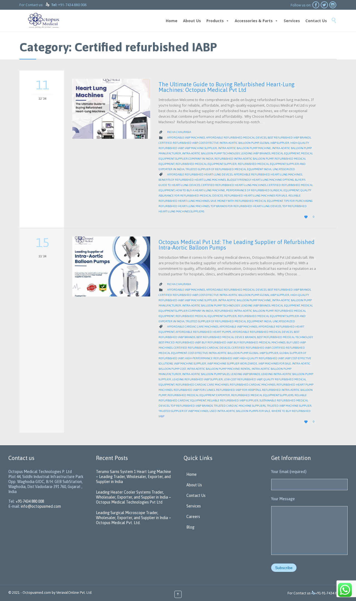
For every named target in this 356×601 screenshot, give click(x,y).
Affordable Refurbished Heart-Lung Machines (268, 174)
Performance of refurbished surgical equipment (262, 190)
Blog (190, 527)
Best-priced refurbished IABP (180, 342)
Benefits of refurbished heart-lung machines (192, 179)
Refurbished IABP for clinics (194, 389)
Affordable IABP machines (186, 137)
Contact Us (316, 21)
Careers (193, 516)
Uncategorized (284, 169)
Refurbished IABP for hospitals (238, 389)
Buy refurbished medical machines (259, 342)
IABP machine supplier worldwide (232, 363)
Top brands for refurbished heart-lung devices (246, 206)
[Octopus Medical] (44, 20)
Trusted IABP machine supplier (289, 405)
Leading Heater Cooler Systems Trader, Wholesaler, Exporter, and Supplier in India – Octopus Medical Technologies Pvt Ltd (133, 497)
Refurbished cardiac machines (252, 384)
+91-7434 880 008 (72, 5)
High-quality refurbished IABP (261, 358)
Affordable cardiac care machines (192, 326)
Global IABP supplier (274, 142)
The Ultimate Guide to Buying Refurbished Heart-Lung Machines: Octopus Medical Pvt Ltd (227, 87)
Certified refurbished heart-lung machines (233, 185)
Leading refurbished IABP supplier (197, 379)
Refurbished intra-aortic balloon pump (243, 158)
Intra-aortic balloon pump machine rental (219, 368)
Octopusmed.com (37, 592)
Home (171, 21)
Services (292, 21)
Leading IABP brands (255, 153)
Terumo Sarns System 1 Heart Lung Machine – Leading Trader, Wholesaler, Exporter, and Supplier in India (133, 476)
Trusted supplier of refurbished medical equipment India (228, 169)
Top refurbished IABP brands (191, 405)
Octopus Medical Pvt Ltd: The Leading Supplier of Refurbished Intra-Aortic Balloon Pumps (237, 245)
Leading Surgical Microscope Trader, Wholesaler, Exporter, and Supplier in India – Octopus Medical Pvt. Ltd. (133, 518)
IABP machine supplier (201, 148)
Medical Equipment (285, 153)
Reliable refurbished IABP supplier (232, 400)
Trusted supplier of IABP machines (183, 411)
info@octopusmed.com (41, 506)
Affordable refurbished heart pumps (203, 331)
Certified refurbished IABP (178, 142)
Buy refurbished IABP (217, 342)
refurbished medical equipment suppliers (262, 395)
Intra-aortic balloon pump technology (211, 153)
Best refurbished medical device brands (226, 337)
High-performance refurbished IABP (211, 358)
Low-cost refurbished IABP (243, 379)
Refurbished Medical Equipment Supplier (206, 163)
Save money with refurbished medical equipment (247, 200)
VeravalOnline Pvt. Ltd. (74, 592)
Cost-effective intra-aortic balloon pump (229, 142)
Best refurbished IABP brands (289, 137)
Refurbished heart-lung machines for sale (255, 195)
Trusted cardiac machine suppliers (240, 405)
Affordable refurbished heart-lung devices (200, 174)
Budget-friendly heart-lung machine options (260, 179)
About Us (192, 21)
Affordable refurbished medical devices (236, 137)
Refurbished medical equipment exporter (198, 395)
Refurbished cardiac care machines (202, 384)
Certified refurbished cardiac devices (202, 347)
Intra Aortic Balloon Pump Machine (244, 148)
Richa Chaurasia (179, 132)
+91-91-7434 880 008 (331, 593)
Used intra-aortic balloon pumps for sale (239, 411)
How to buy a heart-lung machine (200, 190)
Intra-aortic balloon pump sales (205, 374)
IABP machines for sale (274, 363)
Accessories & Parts (254, 21)
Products (215, 21)
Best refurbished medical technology (285, 337)
